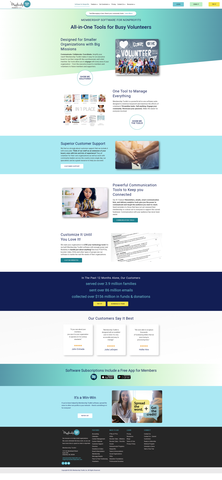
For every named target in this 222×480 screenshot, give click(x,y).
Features (93, 4)
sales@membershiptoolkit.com (71, 458)
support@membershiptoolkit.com (72, 459)
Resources (130, 4)
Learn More (128, 13)
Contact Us (120, 4)
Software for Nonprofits (82, 4)
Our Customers (103, 4)
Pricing (113, 4)
